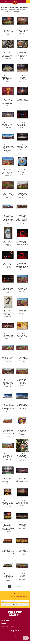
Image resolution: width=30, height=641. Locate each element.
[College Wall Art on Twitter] (11, 631)
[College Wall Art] (15, 1)
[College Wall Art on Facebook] (14, 631)
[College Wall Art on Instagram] (19, 631)
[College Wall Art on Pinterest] (16, 631)
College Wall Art (16, 635)
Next (18, 586)
